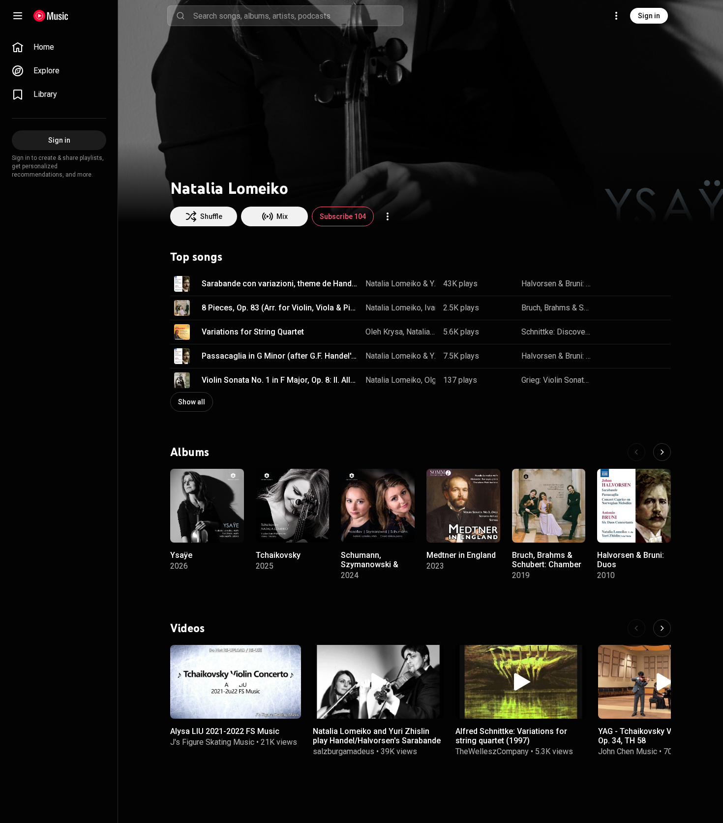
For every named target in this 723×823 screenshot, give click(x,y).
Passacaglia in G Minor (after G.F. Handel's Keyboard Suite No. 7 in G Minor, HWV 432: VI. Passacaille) (280, 356)
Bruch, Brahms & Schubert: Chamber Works (556, 307)
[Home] (50, 16)
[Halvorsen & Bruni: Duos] (634, 506)
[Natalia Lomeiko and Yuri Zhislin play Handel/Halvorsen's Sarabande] (378, 682)
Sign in (649, 16)
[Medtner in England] (463, 506)
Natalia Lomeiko (393, 283)
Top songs (196, 257)
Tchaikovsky (278, 554)
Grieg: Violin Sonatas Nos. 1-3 (556, 380)
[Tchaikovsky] (293, 506)
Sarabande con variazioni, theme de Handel (280, 283)
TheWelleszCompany (492, 751)
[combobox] (298, 16)
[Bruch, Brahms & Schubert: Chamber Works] (549, 506)
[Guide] (18, 16)
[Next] (662, 452)
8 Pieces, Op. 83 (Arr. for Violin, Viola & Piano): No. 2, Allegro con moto (280, 307)
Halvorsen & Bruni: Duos (556, 283)
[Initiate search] (180, 16)
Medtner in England (461, 554)
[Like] (609, 284)
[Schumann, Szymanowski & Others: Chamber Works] (378, 506)
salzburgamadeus (343, 751)
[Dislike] (629, 284)
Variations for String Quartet (253, 331)
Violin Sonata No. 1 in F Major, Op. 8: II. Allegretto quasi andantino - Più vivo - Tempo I (280, 380)
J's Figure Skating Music (212, 742)
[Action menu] (387, 216)
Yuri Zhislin (433, 283)
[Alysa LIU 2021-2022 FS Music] (235, 682)
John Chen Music (627, 751)
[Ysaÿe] (207, 506)
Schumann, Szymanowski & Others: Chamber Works (371, 569)
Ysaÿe (181, 554)
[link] (59, 47)
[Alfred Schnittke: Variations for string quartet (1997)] (520, 682)
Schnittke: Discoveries (556, 331)
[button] (182, 284)
